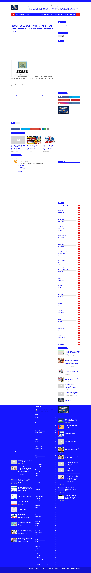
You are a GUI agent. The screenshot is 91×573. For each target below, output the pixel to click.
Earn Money (69, 258)
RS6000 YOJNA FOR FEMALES (71, 9)
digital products (69, 319)
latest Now (69, 271)
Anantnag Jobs (69, 237)
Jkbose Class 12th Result (50, 7)
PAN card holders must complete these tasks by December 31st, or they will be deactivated (25, 540)
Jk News (69, 233)
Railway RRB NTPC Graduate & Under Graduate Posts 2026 (71, 420)
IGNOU (69, 287)
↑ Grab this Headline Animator (45, 411)
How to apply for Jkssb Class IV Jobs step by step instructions (63, 8)
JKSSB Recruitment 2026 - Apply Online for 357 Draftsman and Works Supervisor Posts (32, 147)
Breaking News (69, 253)
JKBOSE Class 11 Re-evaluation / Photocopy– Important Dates (72, 463)
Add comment (19, 171)
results (69, 342)
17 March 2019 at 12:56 (24, 161)
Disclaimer (57, 568)
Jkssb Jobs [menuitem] (72, 14)
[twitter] (77, 1)
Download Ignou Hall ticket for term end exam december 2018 (71, 393)
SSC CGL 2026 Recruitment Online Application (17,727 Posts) (72, 426)
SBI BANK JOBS (43, 8)
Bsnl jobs (69, 276)
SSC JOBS (69, 308)
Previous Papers (69, 305)
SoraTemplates (26, 571)
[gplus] (63, 100)
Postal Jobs (69, 296)
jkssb (69, 255)
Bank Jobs (69, 214)
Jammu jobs (69, 221)
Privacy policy (63, 568)
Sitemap (78, 568)
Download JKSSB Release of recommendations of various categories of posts (30, 95)
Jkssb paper (69, 278)
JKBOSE (69, 230)
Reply (20, 165)
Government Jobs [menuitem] (20, 14)
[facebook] (75, 1)
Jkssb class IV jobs (69, 251)
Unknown (20, 160)
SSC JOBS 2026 (33, 8)
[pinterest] (79, 1)
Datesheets (69, 283)
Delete (23, 165)
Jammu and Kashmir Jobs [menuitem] (47, 14)
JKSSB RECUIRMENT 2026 (36, 7)
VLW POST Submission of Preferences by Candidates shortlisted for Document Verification (48, 147)
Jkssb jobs (16, 21)
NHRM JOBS (69, 280)
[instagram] (63, 103)
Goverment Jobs (69, 208)
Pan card (69, 294)
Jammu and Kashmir (69, 260)
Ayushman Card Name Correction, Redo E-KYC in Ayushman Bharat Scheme (72, 353)
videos (69, 303)
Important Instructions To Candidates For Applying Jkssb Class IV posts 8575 (71, 371)
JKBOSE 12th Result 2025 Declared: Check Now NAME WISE (25, 496)
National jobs (69, 212)
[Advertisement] (33, 47)
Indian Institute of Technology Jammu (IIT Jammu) (71, 378)
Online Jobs (69, 292)
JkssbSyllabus (69, 244)
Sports (69, 310)
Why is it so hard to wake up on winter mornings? (72, 399)
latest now (69, 273)
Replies (21, 167)
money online (69, 337)
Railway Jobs (69, 239)
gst (69, 323)
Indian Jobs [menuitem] (36, 14)
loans (69, 335)
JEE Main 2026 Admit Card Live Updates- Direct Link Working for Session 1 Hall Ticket (25, 489)
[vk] (74, 103)
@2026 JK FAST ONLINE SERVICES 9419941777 (38, 568)
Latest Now (69, 217)
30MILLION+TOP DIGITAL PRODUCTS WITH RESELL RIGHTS (24, 481)
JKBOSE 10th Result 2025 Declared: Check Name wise (24, 502)
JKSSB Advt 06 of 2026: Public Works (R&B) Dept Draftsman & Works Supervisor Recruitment (18, 147)
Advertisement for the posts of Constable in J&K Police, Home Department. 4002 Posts (71, 386)
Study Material (69, 312)
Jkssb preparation (69, 235)
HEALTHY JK (69, 285)
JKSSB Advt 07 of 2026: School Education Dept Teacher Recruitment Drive (71, 434)
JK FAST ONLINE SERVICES (39, 9)
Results (69, 298)
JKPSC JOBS (69, 226)
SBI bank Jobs (69, 264)
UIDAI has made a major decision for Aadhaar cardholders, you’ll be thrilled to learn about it (25, 532)
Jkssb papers (69, 248)
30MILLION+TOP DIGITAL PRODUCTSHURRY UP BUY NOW (67, 29)
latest (69, 330)
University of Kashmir (69, 301)
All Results (69, 223)
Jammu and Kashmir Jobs (69, 205)
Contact (20, 1)
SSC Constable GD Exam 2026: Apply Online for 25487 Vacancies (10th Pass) (25, 524)
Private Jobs (69, 228)
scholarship (69, 344)
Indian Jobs (69, 219)
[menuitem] (13, 14)
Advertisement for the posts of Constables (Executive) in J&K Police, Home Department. (24, 516)
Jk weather (69, 289)
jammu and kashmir (69, 326)
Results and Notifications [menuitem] (61, 14)
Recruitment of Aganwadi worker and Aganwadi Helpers (25, 508)
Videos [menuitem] (14, 17)
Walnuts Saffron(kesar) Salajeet (69, 317)
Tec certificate (69, 314)
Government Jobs (69, 246)
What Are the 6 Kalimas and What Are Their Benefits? (25, 461)
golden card (69, 321)
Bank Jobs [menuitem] (28, 14)
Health (69, 262)
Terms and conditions (71, 568)
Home (12, 1)
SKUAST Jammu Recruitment (54, 9)
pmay (69, 339)
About (16, 1)
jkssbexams (69, 328)
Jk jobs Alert (15, 35)
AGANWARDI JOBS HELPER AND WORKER (69, 7)
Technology (69, 267)
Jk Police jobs (69, 242)
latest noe (69, 332)
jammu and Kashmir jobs (69, 269)
